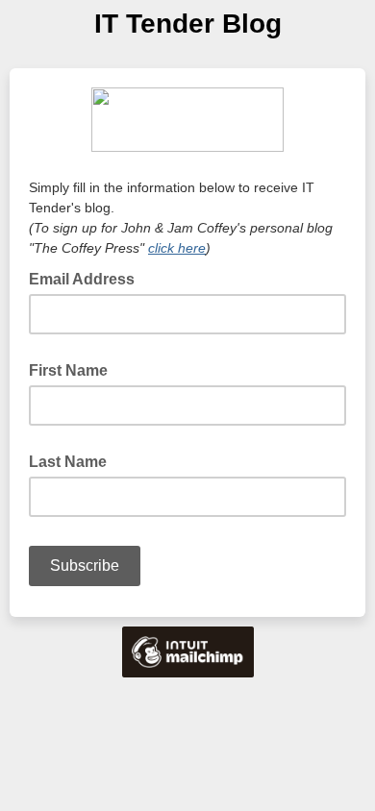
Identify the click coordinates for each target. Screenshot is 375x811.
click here (177, 248)
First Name (68, 370)
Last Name (68, 462)
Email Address (87, 277)
